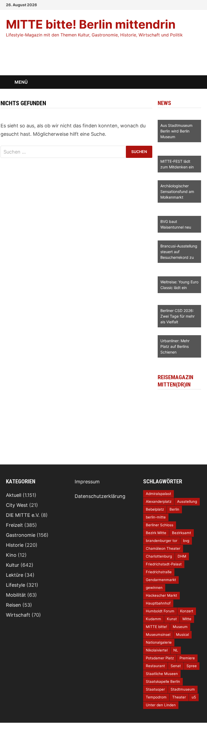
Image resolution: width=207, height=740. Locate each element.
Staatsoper (155, 689)
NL (175, 650)
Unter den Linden (161, 705)
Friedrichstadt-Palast (164, 564)
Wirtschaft (18, 615)
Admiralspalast (158, 493)
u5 (194, 697)
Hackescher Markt (161, 595)
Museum (180, 626)
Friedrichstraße (159, 572)
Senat (176, 666)
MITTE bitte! (156, 626)
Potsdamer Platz (160, 658)
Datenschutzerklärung (100, 496)
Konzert (186, 611)
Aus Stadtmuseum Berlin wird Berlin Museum (176, 131)
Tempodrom (156, 697)
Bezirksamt (181, 533)
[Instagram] (191, 4)
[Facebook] (184, 4)
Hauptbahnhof (158, 603)
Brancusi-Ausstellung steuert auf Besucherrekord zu (178, 252)
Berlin (174, 509)
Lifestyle (15, 585)
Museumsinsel (158, 634)
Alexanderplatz (158, 501)
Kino (11, 555)
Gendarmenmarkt (161, 580)
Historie (14, 545)
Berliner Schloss (159, 525)
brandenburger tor (161, 540)
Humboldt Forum (160, 611)
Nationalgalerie (159, 642)
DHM (182, 556)
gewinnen (154, 587)
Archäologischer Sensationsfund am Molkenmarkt (177, 191)
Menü (21, 82)
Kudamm (153, 619)
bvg (186, 540)
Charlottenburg (159, 556)
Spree (192, 666)
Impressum (87, 481)
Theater (179, 697)
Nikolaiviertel (157, 650)
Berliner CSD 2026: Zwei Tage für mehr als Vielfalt (177, 316)
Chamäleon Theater (163, 548)
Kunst (172, 619)
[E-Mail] (198, 4)
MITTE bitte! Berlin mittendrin (90, 24)
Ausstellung (187, 501)
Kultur (12, 565)
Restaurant (155, 666)
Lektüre (14, 575)
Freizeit (14, 525)
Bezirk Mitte (156, 533)
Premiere (187, 658)
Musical (182, 634)
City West (17, 505)
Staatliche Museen (162, 673)
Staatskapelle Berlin (163, 681)
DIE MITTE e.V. (23, 515)
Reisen (13, 605)
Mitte (186, 619)
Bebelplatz (155, 509)
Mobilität (16, 595)
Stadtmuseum (183, 689)
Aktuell (13, 495)
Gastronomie (20, 535)
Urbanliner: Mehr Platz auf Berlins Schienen (174, 346)
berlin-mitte (156, 517)
